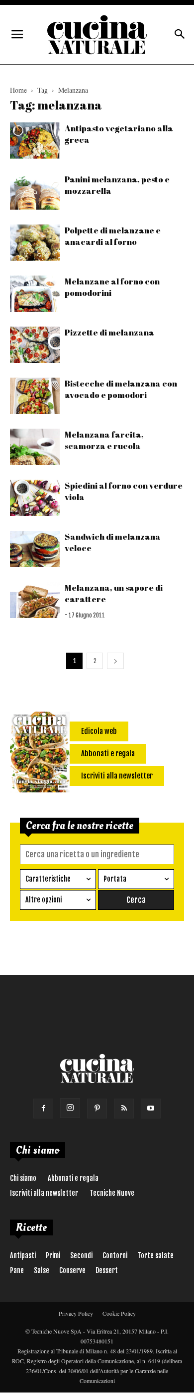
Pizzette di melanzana (109, 332)
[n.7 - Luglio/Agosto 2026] (40, 754)
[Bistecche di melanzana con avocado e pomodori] (35, 396)
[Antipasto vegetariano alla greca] (35, 140)
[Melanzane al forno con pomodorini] (35, 294)
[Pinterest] (97, 1108)
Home (18, 90)
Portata (114, 879)
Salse (41, 1270)
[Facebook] (43, 1108)
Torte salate (155, 1255)
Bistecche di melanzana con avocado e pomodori (121, 389)
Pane (17, 1270)
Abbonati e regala (73, 1178)
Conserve (72, 1270)
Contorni (114, 1255)
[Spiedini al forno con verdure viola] (35, 498)
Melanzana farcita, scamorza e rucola (104, 440)
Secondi (81, 1255)
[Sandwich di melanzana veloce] (35, 549)
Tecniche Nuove (112, 1193)
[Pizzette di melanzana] (35, 345)
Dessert (107, 1270)
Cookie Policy (119, 1313)
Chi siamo (23, 1178)
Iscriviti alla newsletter (44, 1193)
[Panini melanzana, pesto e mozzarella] (35, 191)
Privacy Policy (76, 1313)
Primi (53, 1255)
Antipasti (23, 1255)
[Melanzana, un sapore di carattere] (35, 600)
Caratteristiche (48, 879)
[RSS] (124, 1108)
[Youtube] (151, 1108)
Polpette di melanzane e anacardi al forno (113, 235)
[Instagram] (70, 1108)
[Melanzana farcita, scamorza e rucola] (35, 447)
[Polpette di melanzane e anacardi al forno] (35, 242)
